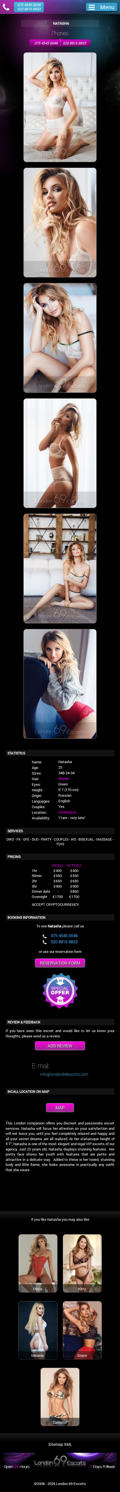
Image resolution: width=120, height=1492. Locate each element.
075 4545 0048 (45, 43)
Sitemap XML (60, 1444)
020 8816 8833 (74, 43)
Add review (60, 1046)
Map (60, 1107)
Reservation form (60, 963)
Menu (107, 7)
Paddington (67, 812)
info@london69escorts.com (64, 1074)
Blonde (63, 778)
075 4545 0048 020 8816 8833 (28, 7)
